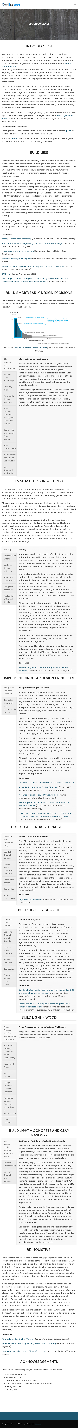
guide (68, 130)
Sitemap (38, 1424)
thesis (14, 138)
